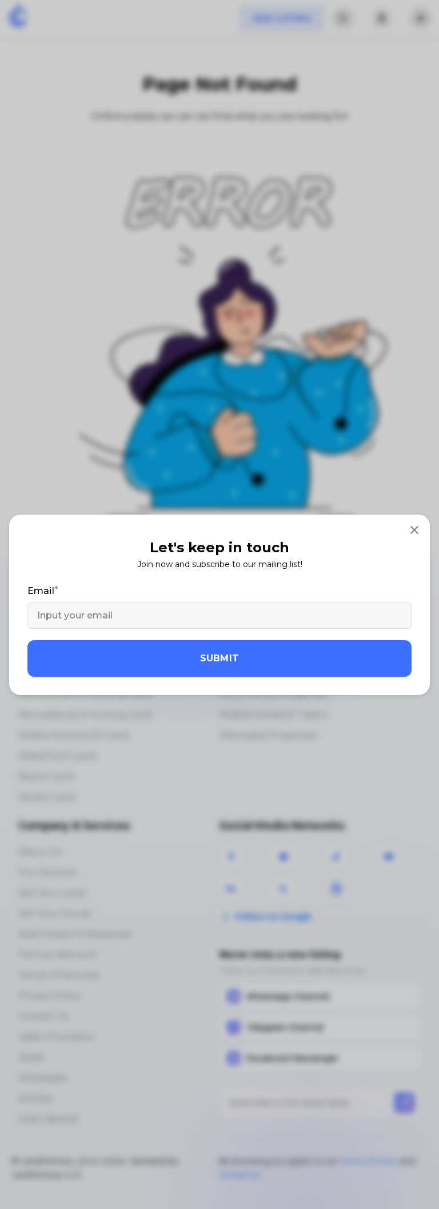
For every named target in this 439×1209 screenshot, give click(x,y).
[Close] (414, 530)
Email (40, 590)
